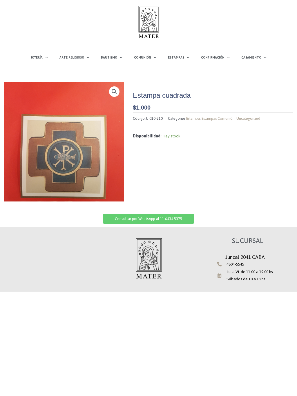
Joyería (37, 58)
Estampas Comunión (218, 118)
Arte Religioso (71, 58)
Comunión (142, 58)
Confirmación (212, 58)
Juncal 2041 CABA (245, 257)
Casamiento (251, 58)
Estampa (193, 118)
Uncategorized (248, 118)
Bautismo (109, 58)
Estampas (176, 58)
